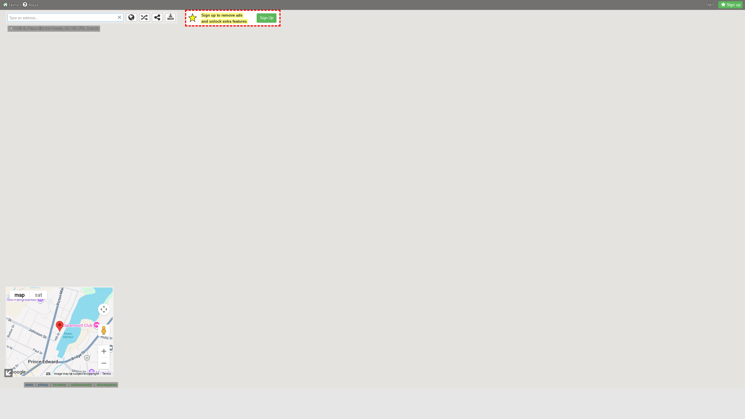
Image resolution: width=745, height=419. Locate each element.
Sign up (734, 4)
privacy (43, 384)
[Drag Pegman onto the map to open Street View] (104, 330)
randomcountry (81, 384)
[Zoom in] (104, 351)
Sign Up (266, 18)
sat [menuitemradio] (38, 295)
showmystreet (107, 384)
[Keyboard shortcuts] (48, 374)
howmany (59, 384)
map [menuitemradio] (20, 295)
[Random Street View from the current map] (144, 17)
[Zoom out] (104, 363)
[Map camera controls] (104, 309)
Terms (106, 373)
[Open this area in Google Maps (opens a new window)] (17, 372)
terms (29, 384)
